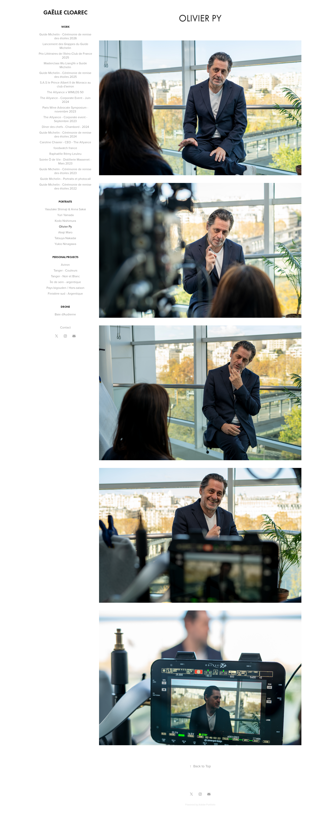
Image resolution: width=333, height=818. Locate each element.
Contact (65, 327)
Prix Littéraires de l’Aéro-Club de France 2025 (65, 55)
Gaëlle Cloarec (65, 12)
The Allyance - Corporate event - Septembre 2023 (65, 119)
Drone (65, 306)
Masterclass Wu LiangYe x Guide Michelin (65, 65)
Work (65, 26)
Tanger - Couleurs (65, 270)
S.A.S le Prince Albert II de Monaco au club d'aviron (65, 84)
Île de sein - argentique (65, 282)
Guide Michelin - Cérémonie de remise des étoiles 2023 (65, 171)
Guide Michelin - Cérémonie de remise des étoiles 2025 (65, 75)
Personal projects (65, 257)
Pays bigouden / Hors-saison (65, 288)
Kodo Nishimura (65, 221)
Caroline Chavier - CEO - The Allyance (65, 142)
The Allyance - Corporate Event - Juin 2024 (65, 100)
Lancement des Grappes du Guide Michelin (65, 46)
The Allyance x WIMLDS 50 (65, 92)
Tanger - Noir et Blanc (65, 276)
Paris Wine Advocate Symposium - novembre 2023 (65, 109)
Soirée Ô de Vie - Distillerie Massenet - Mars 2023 (65, 161)
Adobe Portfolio (206, 804)
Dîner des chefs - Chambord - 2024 (65, 127)
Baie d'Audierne (65, 314)
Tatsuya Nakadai (65, 238)
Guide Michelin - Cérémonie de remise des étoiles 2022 (65, 186)
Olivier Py (65, 226)
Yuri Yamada (65, 215)
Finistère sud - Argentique (65, 293)
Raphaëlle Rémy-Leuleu (65, 154)
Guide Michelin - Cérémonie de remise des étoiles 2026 (65, 36)
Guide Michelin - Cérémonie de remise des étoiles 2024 (65, 134)
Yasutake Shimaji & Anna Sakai (65, 209)
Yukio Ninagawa (65, 244)
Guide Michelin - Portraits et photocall (65, 179)
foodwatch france (65, 148)
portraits (65, 201)
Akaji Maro (65, 232)
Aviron (65, 264)
